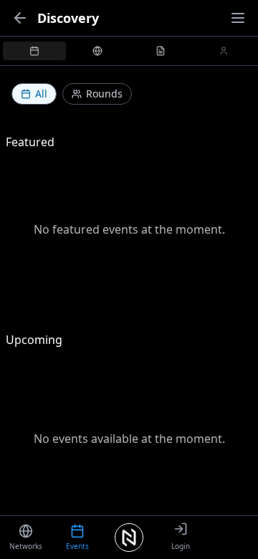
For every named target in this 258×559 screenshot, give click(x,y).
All (41, 93)
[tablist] (129, 51)
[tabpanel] (129, 297)
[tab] (34, 51)
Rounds (104, 93)
